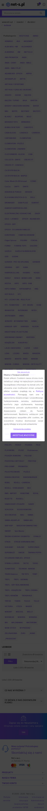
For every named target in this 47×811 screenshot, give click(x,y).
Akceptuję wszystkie (24, 435)
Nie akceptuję (23, 372)
